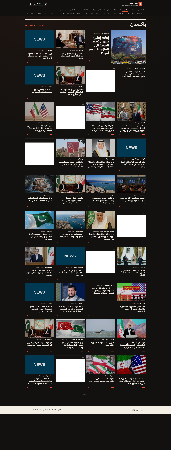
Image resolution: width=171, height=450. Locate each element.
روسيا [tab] (114, 13)
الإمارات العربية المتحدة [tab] (68, 13)
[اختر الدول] (45, 4)
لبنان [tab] (57, 13)
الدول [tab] (125, 9)
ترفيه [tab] (99, 9)
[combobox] (84, 3)
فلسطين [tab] (121, 13)
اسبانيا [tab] (85, 13)
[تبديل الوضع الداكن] (30, 4)
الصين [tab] (45, 13)
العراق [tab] (51, 13)
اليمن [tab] (97, 13)
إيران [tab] (127, 13)
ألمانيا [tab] (32, 13)
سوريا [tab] (103, 13)
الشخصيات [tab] (117, 9)
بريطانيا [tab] (39, 13)
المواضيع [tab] (132, 9)
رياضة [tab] (93, 9)
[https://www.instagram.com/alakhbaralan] (132, 410)
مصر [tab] (133, 13)
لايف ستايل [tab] (63, 9)
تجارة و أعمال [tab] (107, 9)
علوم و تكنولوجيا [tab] (75, 9)
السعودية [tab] (139, 13)
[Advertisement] (100, 81)
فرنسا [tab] (78, 13)
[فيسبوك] (134, 410)
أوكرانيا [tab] (91, 13)
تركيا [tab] (109, 13)
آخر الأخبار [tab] (141, 9)
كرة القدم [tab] (85, 9)
